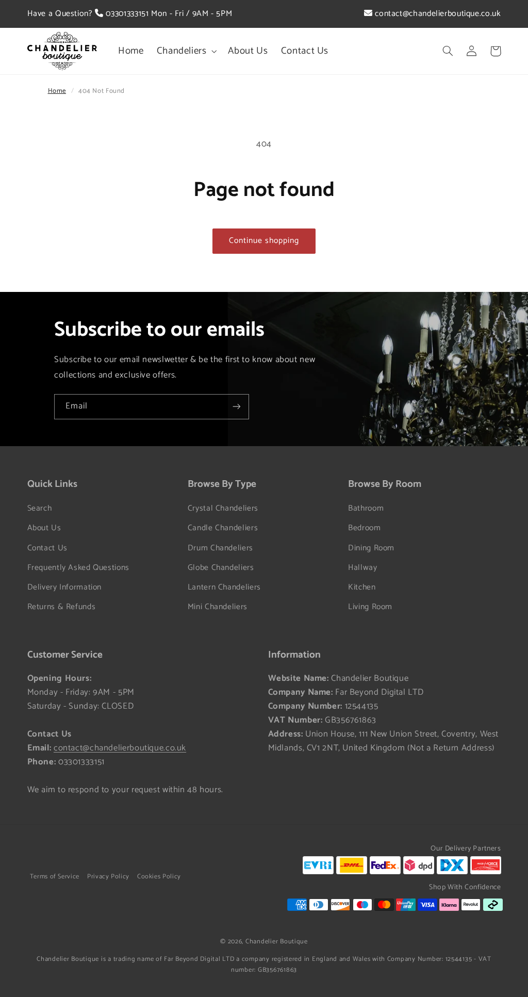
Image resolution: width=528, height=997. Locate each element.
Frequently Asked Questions (78, 568)
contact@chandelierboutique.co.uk (437, 14)
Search (39, 508)
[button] (185, 50)
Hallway (362, 568)
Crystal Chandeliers (223, 508)
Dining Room (371, 548)
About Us (44, 528)
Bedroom (364, 528)
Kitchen (361, 587)
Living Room (370, 607)
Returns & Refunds (61, 607)
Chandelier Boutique (276, 941)
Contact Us (47, 548)
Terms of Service (54, 876)
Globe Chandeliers (221, 568)
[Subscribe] (237, 406)
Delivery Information (64, 587)
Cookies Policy (159, 876)
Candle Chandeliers (223, 528)
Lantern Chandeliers (224, 587)
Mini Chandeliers (218, 607)
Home (57, 91)
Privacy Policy (108, 876)
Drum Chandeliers (220, 548)
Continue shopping (264, 241)
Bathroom (366, 508)
